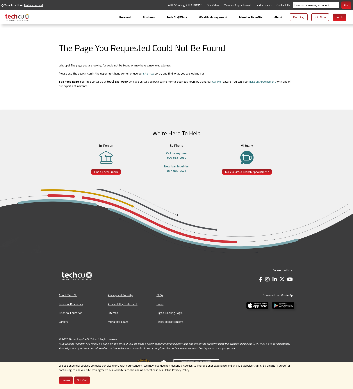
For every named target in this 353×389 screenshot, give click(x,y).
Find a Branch (264, 5)
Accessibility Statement (123, 304)
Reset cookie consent (169, 321)
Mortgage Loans (118, 321)
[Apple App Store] (258, 305)
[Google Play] (282, 305)
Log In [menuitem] (339, 17)
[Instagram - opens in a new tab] (267, 279)
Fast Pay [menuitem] (298, 17)
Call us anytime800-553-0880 (176, 155)
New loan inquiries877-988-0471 (176, 168)
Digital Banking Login (169, 313)
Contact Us (283, 5)
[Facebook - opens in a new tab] (261, 279)
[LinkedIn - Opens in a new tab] (274, 279)
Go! (346, 5)
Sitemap (113, 313)
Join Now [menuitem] (320, 17)
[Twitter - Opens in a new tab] (282, 279)
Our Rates (213, 5)
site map (148, 73)
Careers (63, 321)
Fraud (159, 304)
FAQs (159, 295)
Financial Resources (71, 304)
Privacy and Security (120, 295)
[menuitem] (17, 17)
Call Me (216, 81)
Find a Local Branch (106, 172)
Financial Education (70, 313)
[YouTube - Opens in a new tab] (290, 279)
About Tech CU (68, 295)
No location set (33, 5)
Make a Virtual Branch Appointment (247, 172)
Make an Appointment (237, 5)
